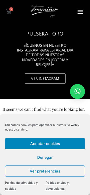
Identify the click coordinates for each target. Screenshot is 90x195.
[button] (80, 11)
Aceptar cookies (45, 143)
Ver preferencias (45, 171)
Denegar (45, 157)
